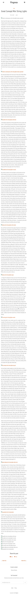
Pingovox (16, 592)
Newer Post (23, 560)
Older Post (4, 560)
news (14, 8)
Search (12, 587)
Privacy (16, 587)
